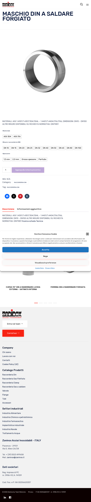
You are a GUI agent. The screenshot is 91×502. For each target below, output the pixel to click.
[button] (87, 234)
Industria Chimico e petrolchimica (17, 417)
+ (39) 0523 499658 (15, 454)
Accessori (6, 403)
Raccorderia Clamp (10, 383)
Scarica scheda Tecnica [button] (32, 221)
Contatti (6, 360)
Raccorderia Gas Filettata (13, 379)
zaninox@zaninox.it (15, 457)
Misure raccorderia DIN (11, 142)
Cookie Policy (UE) (10, 364)
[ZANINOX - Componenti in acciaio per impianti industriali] (8, 4)
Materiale (6, 131)
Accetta (45, 250)
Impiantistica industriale (13, 425)
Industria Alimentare (11, 413)
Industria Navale (9, 429)
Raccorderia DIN (13, 187)
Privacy (30, 492)
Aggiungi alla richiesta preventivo (28, 170)
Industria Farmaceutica (12, 421)
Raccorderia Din (20, 182)
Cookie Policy (39, 268)
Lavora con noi (8, 356)
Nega (45, 256)
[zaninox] (11, 317)
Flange (5, 395)
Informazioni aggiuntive (29, 209)
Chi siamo (6, 352)
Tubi (4, 399)
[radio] (7, 136)
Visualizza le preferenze (45, 263)
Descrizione (8, 209)
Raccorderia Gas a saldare (13, 387)
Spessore (6, 153)
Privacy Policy (50, 268)
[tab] (9, 209)
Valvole (5, 391)
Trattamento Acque (11, 433)
